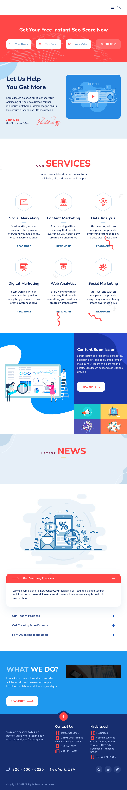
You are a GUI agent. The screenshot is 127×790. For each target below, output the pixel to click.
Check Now (108, 44)
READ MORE (89, 386)
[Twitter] (117, 769)
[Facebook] (99, 769)
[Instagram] (108, 769)
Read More (24, 246)
